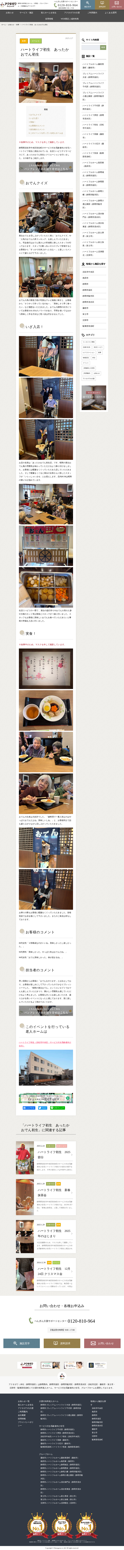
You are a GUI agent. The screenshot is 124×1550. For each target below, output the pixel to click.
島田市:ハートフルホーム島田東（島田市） (58, 1461)
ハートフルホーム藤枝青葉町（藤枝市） (93, 66)
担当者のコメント (37, 129)
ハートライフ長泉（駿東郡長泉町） (93, 155)
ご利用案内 (92, 13)
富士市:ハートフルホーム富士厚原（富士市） (59, 1496)
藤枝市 (85, 308)
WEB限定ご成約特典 (70, 19)
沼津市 (85, 320)
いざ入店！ (34, 118)
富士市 (85, 314)
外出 (93, 358)
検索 (103, 47)
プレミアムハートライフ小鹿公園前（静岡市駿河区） (93, 96)
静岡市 (85, 284)
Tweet (44, 1108)
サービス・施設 (26, 13)
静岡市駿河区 (88, 296)
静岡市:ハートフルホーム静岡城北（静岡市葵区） (61, 1465)
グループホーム (46, 1454)
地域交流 (86, 358)
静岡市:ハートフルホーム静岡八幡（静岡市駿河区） (62, 1472)
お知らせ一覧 (24, 1401)
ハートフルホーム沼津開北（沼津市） (93, 253)
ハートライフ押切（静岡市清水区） (93, 117)
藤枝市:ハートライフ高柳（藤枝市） (55, 1440)
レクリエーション (88, 352)
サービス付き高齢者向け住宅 (51, 1426)
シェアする (30, 1108)
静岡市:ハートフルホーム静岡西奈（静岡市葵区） (61, 1468)
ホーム (3, 25)
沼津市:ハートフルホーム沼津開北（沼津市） (59, 1503)
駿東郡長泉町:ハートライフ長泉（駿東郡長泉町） (61, 1447)
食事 (17, 25)
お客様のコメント (37, 126)
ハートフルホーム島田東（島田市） (93, 164)
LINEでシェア (59, 1108)
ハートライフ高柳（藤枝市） (93, 136)
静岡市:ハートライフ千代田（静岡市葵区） (58, 1429)
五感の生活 (86, 347)
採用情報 (49, 19)
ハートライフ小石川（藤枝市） (93, 145)
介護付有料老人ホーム (48, 1401)
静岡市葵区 (87, 290)
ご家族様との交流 (88, 368)
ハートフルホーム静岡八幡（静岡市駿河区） (93, 193)
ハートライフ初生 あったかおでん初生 (34, 25)
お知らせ (10, 13)
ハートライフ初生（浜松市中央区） (93, 126)
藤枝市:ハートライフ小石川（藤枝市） (56, 1443)
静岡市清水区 (88, 302)
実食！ (32, 122)
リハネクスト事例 (88, 342)
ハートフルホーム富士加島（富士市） (93, 244)
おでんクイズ (35, 115)
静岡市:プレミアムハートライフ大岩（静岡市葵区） (62, 1405)
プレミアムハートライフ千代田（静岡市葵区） (93, 85)
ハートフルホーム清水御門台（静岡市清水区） (93, 215)
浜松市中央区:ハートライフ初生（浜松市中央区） (61, 1436)
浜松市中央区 (88, 272)
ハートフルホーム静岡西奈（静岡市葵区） (93, 183)
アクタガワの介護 (72, 13)
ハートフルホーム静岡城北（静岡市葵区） (93, 174)
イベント (86, 363)
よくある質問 (110, 13)
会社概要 (22, 1415)
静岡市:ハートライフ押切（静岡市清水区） (58, 1433)
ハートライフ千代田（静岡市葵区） (93, 107)
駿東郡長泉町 (88, 326)
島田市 (85, 278)
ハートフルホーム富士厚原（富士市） (93, 234)
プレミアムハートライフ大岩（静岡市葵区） (93, 75)
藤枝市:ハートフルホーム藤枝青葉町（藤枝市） (60, 1458)
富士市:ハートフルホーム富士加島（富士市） (59, 1499)
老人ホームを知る (48, 13)
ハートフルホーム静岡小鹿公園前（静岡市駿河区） (93, 204)
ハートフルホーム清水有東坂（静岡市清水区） (93, 225)
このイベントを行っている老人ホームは (46, 133)
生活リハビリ (98, 347)
